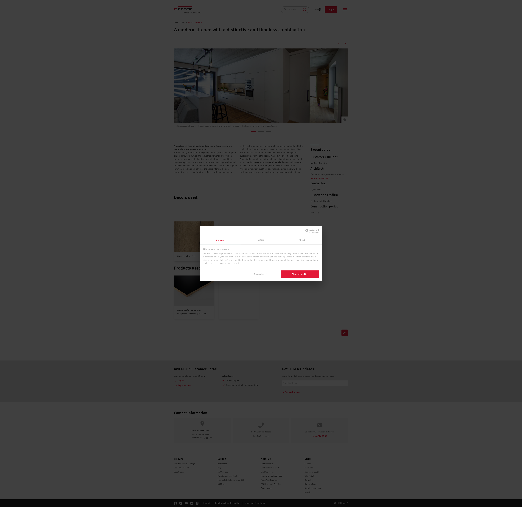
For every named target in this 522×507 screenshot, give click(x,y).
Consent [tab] (220, 240)
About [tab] (302, 240)
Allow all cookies (300, 274)
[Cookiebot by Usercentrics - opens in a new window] (307, 231)
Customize (259, 274)
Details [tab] (261, 240)
